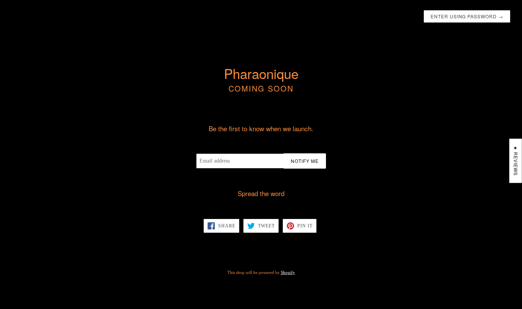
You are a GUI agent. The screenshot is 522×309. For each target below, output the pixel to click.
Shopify (288, 272)
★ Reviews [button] (516, 161)
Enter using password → (467, 16)
